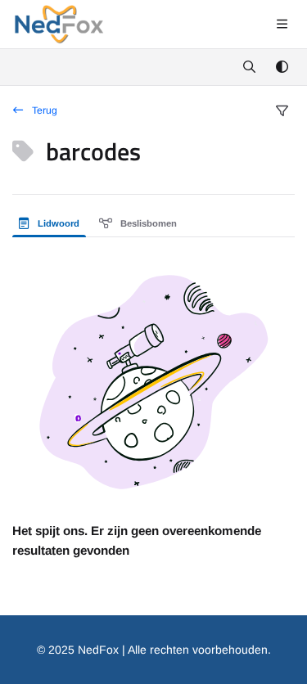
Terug (43, 110)
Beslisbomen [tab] (147, 223)
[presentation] (52, 223)
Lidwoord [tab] (57, 223)
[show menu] (282, 24)
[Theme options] (282, 67)
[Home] (59, 24)
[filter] (282, 111)
